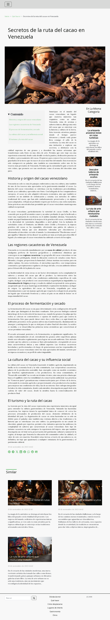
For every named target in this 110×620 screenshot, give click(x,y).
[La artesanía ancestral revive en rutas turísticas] (93, 122)
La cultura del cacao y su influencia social (26, 134)
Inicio (7, 16)
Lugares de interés (55, 608)
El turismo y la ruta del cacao (21, 139)
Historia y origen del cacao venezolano (25, 119)
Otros (55, 615)
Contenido (17, 114)
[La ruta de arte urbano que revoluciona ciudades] (93, 200)
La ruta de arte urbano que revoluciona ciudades (93, 212)
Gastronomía (55, 611)
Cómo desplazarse (55, 604)
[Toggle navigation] (8, 4)
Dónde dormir (55, 597)
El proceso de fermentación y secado (24, 129)
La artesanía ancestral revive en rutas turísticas (93, 134)
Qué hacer (16, 16)
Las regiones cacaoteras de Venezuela (25, 124)
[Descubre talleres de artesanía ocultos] (93, 161)
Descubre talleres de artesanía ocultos (94, 173)
